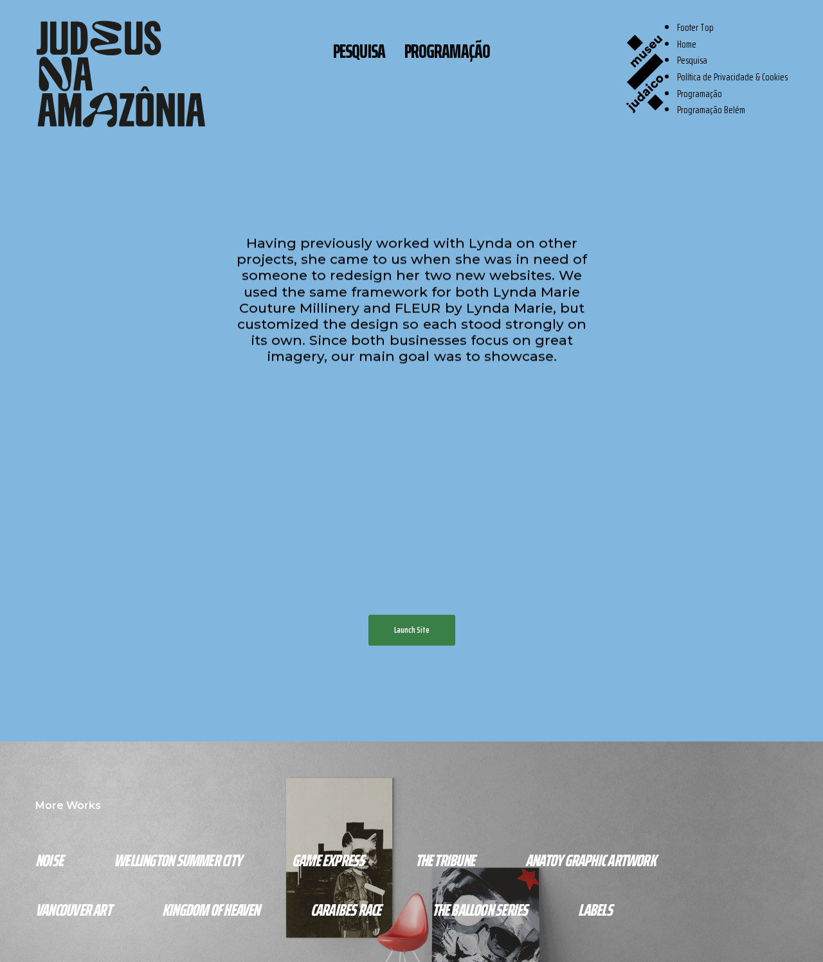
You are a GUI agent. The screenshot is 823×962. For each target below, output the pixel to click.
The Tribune (445, 860)
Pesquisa (359, 50)
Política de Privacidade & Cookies (732, 77)
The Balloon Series (480, 909)
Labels (594, 909)
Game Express (328, 860)
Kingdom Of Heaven (211, 909)
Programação (447, 50)
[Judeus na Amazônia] (120, 74)
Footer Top (695, 27)
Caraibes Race (346, 909)
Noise (49, 860)
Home (686, 44)
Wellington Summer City (177, 860)
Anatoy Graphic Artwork (590, 860)
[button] (411, 630)
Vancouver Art (73, 909)
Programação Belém (711, 110)
